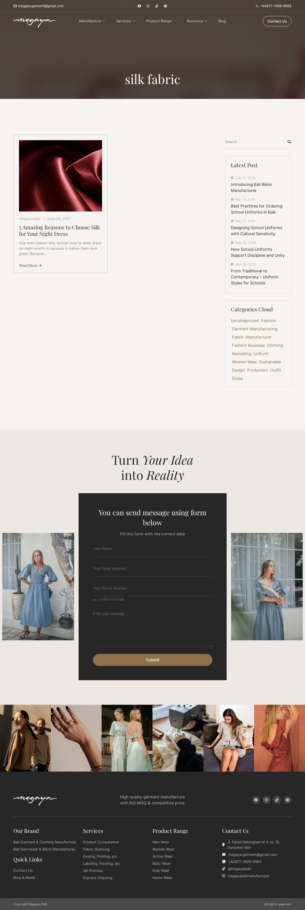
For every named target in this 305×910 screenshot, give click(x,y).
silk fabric (152, 78)
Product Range (158, 21)
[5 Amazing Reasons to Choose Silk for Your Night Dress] (60, 176)
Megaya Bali (30, 218)
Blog (222, 21)
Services (123, 21)
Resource (195, 21)
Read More (28, 265)
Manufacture (90, 21)
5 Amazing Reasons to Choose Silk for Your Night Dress (59, 230)
